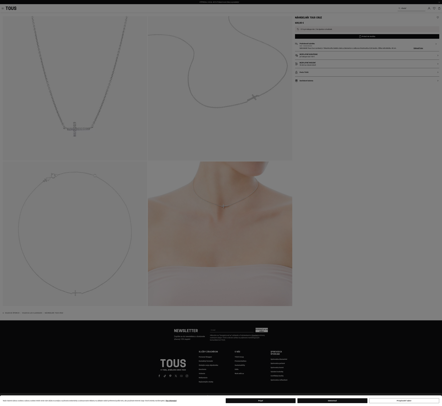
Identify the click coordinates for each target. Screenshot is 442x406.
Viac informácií (171, 401)
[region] (221, 400)
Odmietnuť (332, 401)
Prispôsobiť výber (404, 401)
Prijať (260, 401)
